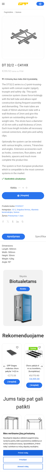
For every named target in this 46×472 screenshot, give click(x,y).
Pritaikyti (23, 460)
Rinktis (23, 289)
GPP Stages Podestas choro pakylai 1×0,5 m (12, 368)
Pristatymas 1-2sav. (16, 216)
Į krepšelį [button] (12, 382)
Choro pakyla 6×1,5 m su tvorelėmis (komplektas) (34, 368)
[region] (23, 450)
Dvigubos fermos (23, 210)
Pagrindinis (8, 12)
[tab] (13, 236)
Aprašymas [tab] (13, 236)
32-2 (14, 210)
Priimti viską (23, 453)
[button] (4, 366)
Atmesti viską (23, 467)
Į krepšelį (24, 195)
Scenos (18, 12)
